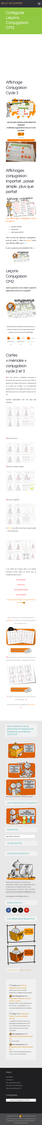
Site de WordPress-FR (13, 1088)
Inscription (9, 1077)
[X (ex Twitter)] (20, 910)
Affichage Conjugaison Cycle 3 (16, 87)
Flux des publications (13, 1082)
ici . (25, 243)
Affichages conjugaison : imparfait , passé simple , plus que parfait (20, 181)
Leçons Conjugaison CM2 (16, 276)
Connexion (9, 1080)
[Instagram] (14, 910)
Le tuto (21, 137)
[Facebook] (8, 910)
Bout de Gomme (11, 3)
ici (34, 248)
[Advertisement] (21, 56)
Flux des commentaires (14, 1085)
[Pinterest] (26, 910)
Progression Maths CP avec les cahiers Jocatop (19, 1016)
